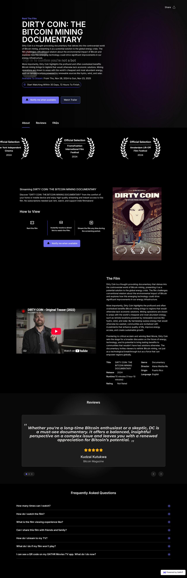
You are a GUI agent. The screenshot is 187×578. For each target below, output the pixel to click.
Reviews (41, 122)
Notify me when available (43, 100)
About (26, 122)
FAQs (55, 122)
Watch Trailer (70, 100)
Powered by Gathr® (174, 572)
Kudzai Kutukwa (94, 457)
